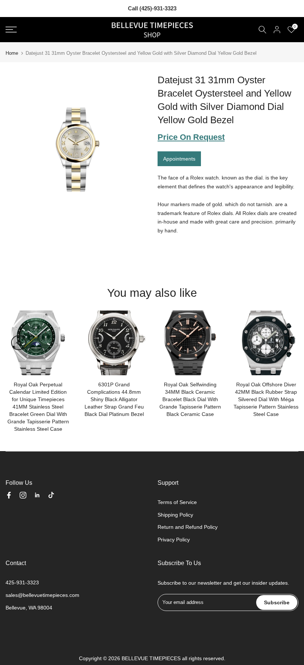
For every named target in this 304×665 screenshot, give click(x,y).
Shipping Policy (175, 515)
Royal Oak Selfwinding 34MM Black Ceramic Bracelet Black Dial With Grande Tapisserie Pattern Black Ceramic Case (190, 399)
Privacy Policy (174, 540)
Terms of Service (177, 502)
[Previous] (18, 342)
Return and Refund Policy (188, 527)
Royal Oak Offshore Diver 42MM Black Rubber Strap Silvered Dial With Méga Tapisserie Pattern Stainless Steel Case (266, 399)
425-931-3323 (22, 582)
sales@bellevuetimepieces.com (42, 595)
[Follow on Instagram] (23, 495)
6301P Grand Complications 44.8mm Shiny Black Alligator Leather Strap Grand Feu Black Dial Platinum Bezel (114, 399)
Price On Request (191, 137)
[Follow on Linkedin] (37, 495)
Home (12, 53)
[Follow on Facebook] (9, 495)
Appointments (179, 159)
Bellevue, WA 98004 (29, 608)
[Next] (285, 342)
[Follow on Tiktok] (51, 495)
